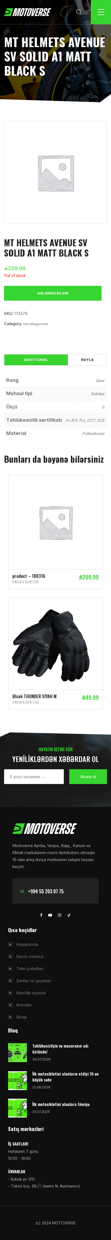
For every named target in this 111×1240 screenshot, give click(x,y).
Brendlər (24, 1004)
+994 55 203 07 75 (46, 891)
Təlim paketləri (29, 968)
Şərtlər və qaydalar (33, 980)
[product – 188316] (55, 521)
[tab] (36, 359)
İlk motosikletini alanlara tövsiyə (61, 1104)
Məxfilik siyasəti (31, 992)
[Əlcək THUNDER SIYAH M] (55, 643)
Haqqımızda (27, 944)
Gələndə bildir (52, 293)
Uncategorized (35, 324)
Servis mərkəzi (29, 956)
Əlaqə (21, 1017)
